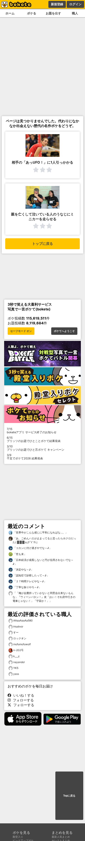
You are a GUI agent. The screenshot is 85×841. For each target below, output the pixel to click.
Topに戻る (69, 795)
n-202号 (18, 650)
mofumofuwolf (22, 644)
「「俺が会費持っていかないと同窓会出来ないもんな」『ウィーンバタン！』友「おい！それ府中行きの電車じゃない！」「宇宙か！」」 (44, 596)
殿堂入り (18, 836)
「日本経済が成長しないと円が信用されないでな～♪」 (43, 561)
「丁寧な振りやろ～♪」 (27, 587)
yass (16, 673)
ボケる (31, 13)
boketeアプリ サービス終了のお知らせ (31, 430)
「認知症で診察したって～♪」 (31, 575)
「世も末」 (19, 554)
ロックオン (19, 638)
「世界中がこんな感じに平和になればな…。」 (40, 532)
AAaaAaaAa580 (23, 620)
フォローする (22, 700)
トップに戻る (42, 243)
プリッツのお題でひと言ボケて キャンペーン (35, 448)
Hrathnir (18, 626)
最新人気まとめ (61, 836)
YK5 (15, 668)
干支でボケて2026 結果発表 (25, 456)
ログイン (75, 4)
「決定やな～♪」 (23, 569)
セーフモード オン (21, 331)
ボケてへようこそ (64, 331)
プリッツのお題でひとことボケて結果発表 (34, 439)
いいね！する (22, 695)
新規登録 (57, 4)
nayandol (19, 662)
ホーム (10, 13)
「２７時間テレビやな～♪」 (29, 581)
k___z (16, 656)
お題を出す (53, 13)
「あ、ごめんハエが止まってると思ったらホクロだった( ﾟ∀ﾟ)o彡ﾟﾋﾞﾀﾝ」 (44, 540)
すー (16, 632)
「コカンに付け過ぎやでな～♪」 (32, 548)
